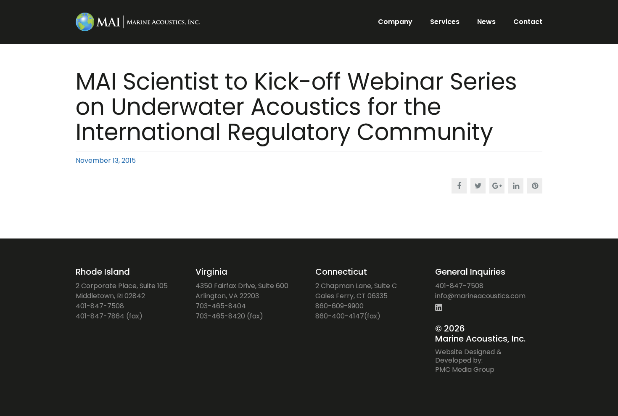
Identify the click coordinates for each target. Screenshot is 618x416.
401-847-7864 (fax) (109, 316)
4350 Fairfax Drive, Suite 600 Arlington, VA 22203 (241, 291)
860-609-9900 (339, 306)
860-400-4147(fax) (347, 316)
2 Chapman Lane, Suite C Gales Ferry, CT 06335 (356, 291)
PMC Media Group (464, 369)
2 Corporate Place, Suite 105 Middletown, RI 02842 (122, 291)
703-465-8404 (220, 306)
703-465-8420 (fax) (229, 316)
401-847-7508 (100, 306)
